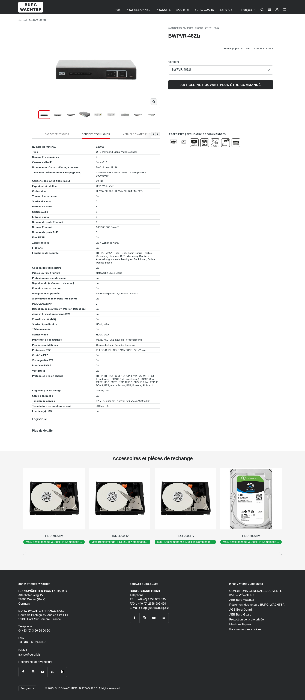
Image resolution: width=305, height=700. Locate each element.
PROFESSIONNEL (138, 9)
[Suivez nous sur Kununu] (62, 672)
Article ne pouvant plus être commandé (220, 85)
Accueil (22, 20)
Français (246, 9)
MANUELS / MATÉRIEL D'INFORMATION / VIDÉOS (151, 134)
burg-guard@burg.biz (155, 608)
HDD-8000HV (251, 536)
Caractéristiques (57, 134)
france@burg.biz (29, 654)
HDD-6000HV (54, 536)
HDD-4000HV (120, 536)
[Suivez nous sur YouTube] (42, 672)
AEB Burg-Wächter (241, 599)
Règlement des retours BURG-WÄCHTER (257, 604)
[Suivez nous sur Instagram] (33, 672)
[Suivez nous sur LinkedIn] (52, 672)
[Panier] (285, 10)
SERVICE (226, 9)
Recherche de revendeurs (35, 661)
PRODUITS (163, 9)
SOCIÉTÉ (182, 9)
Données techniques (96, 134)
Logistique (39, 419)
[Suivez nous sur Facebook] (23, 672)
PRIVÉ (116, 9)
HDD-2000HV (185, 536)
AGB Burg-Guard (240, 609)
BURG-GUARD (204, 9)
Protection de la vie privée (246, 619)
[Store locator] (269, 10)
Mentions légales (240, 624)
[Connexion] (277, 10)
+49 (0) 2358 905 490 (151, 599)
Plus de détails (42, 430)
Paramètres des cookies (245, 629)
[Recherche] (262, 10)
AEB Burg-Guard (240, 614)
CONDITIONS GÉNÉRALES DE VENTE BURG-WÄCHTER (255, 592)
